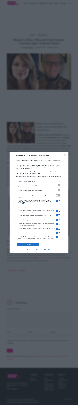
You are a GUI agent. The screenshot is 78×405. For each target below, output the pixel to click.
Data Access (39, 249)
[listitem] (39, 181)
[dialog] (39, 202)
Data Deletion (30, 249)
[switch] (58, 185)
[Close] (65, 155)
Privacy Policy (47, 249)
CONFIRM (28, 244)
